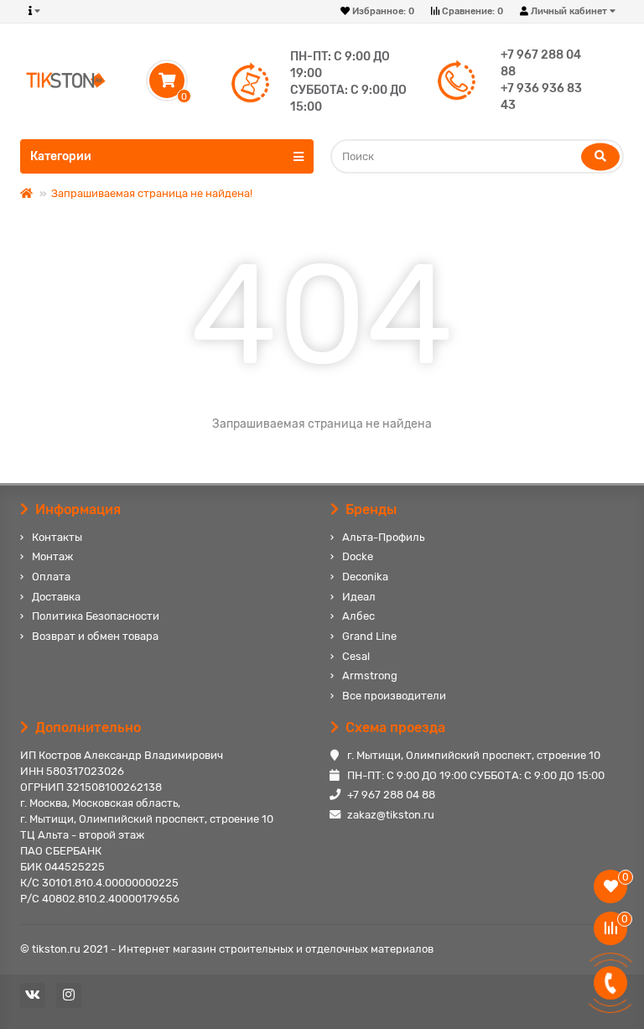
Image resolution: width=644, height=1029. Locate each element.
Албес (358, 616)
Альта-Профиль (383, 537)
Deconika (365, 576)
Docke (357, 556)
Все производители (394, 695)
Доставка (56, 596)
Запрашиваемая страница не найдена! (151, 193)
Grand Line (369, 636)
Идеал (359, 596)
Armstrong (369, 675)
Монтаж (52, 556)
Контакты (57, 537)
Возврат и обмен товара (95, 636)
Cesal (356, 656)
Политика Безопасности (95, 616)
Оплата (51, 576)
